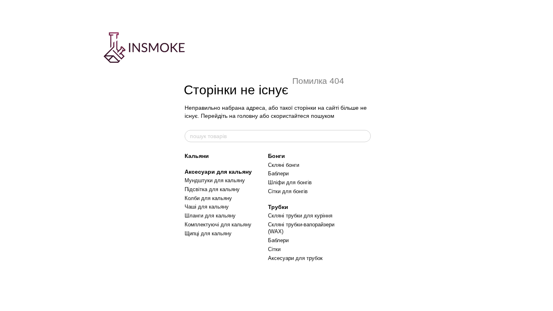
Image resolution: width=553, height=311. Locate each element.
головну (247, 116)
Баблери (278, 173)
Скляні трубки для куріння (300, 216)
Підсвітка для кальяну (212, 189)
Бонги (276, 156)
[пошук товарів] (364, 136)
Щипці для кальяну (208, 233)
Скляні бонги (283, 165)
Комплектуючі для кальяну (218, 225)
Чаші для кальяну (207, 207)
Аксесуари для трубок (295, 258)
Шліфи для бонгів (290, 182)
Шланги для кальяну (210, 216)
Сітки (274, 249)
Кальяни (197, 156)
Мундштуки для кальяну (215, 180)
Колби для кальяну (208, 198)
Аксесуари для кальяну (218, 171)
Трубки (278, 207)
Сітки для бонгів (288, 191)
